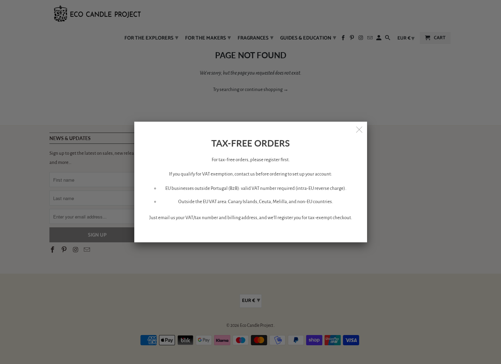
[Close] (359, 129)
